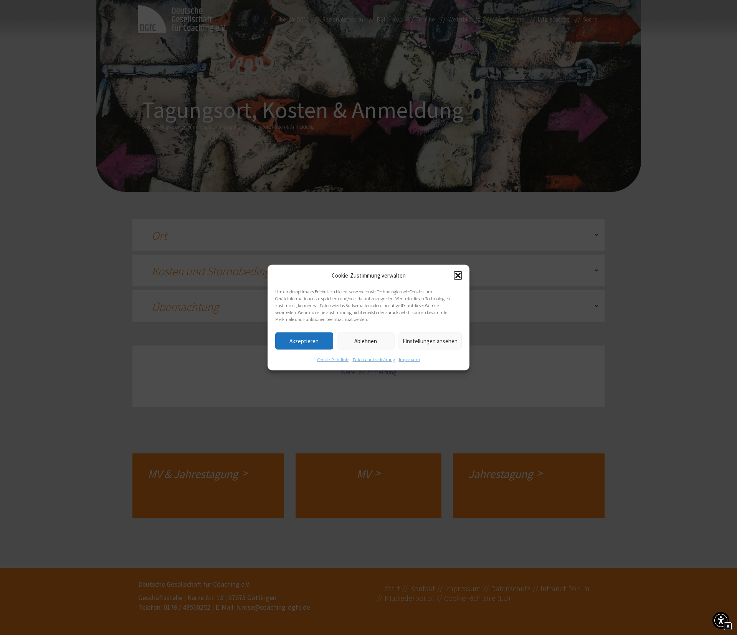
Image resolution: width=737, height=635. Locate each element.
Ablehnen (365, 340)
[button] (458, 275)
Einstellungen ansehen (430, 340)
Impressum (409, 359)
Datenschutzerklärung (374, 359)
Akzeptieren (304, 340)
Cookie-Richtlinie (333, 359)
